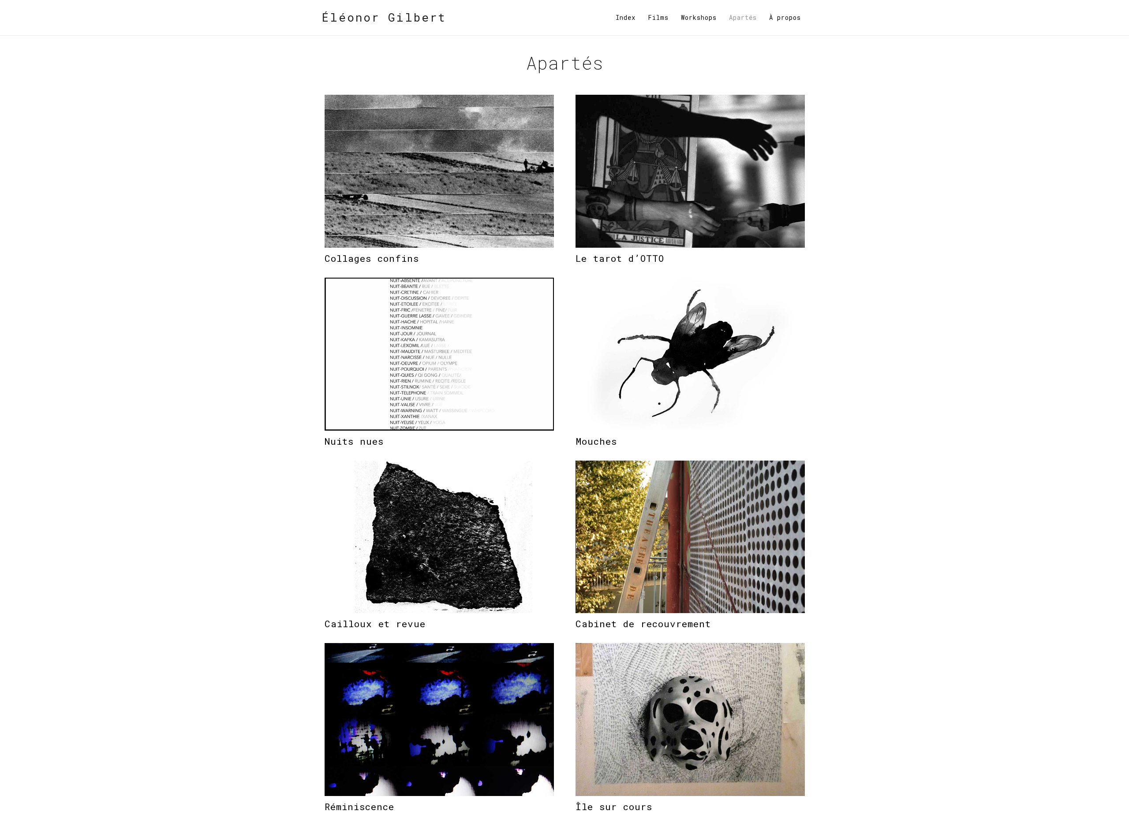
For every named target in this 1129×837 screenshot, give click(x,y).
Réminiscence (359, 806)
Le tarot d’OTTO (620, 258)
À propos (785, 17)
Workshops (699, 17)
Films (658, 17)
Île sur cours (614, 806)
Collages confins (372, 258)
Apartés (743, 17)
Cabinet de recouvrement (643, 624)
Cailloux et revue (375, 624)
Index (626, 17)
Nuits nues (354, 441)
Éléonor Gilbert (384, 17)
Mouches (596, 441)
